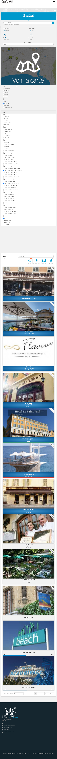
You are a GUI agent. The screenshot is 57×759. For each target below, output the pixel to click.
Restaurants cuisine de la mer (11, 163)
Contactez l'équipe (23, 753)
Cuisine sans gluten (8, 131)
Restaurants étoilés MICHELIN (11, 183)
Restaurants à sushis (9, 150)
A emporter (7, 115)
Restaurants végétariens (10, 213)
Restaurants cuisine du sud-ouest (12, 168)
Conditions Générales (13, 753)
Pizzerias (6, 148)
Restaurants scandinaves (10, 207)
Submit (53, 23)
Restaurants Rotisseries (10, 204)
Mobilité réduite (36, 263)
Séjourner (33, 37)
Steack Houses (7, 218)
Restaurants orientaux (9, 202)
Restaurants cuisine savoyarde (11, 176)
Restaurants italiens (9, 194)
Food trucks (7, 139)
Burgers (6, 120)
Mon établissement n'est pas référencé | (37, 753)
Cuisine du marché (8, 128)
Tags (4, 112)
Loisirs (7, 37)
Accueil (5, 724)
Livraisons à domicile (9, 144)
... (43, 693)
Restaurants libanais (9, 198)
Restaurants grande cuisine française (13, 191)
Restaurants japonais (9, 196)
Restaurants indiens (9, 192)
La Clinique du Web (13, 717)
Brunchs (6, 118)
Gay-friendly (51, 263)
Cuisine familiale (8, 129)
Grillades (6, 141)
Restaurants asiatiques (9, 154)
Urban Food (7, 224)
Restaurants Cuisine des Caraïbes (12, 165)
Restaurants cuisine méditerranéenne (13, 170)
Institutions (7, 142)
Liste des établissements (9, 725)
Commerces (8, 34)
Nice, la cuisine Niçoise (9, 731)
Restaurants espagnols (9, 181)
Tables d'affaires (8, 222)
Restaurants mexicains (9, 200)
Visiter (32, 30)
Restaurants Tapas (8, 209)
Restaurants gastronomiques (11, 189)
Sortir (32, 34)
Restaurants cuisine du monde (11, 166)
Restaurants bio (8, 155)
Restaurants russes (8, 205)
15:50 (11, 87)
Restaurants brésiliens (9, 157)
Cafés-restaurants (8, 122)
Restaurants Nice (8, 727)
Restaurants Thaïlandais (10, 211)
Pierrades (6, 146)
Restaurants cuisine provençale (11, 174)
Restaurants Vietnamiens (10, 215)
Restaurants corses (8, 159)
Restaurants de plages (9, 178)
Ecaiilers (6, 133)
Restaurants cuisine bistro (10, 161)
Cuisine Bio (7, 126)
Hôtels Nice (6, 729)
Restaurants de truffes (9, 179)
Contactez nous (7, 733)
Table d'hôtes (7, 220)
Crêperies (6, 124)
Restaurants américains (9, 152)
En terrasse (7, 135)
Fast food (6, 137)
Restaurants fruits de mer (10, 187)
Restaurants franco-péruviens (11, 185)
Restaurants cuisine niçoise (10, 172)
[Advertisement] (11, 242)
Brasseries (6, 116)
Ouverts (29, 261)
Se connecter (50, 753)
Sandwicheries (7, 217)
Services (7, 30)
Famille (44, 263)
